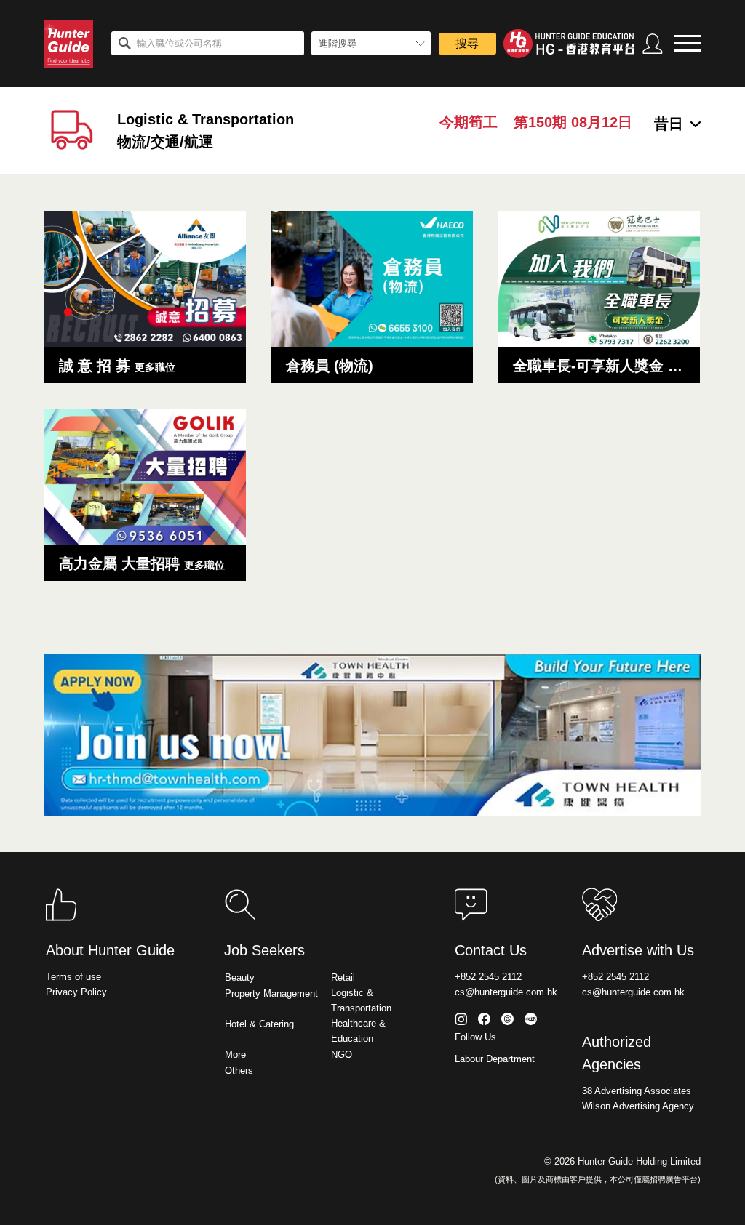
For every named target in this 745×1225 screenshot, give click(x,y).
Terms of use (73, 976)
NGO (341, 1054)
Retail (343, 977)
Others (239, 1070)
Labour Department (495, 1058)
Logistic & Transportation (361, 1000)
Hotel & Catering (259, 1024)
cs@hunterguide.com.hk (506, 992)
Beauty (240, 977)
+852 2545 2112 (488, 976)
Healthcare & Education (358, 1031)
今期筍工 (468, 122)
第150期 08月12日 (573, 122)
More (235, 1054)
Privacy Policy (76, 992)
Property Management (271, 993)
